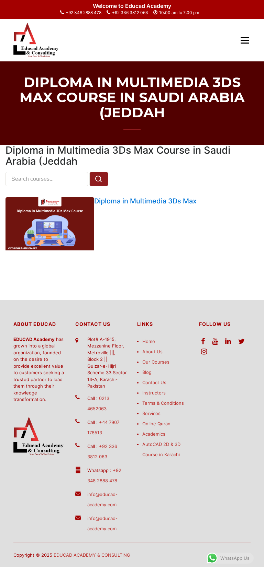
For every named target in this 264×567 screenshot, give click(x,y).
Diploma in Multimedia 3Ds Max (145, 201)
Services (151, 413)
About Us (152, 351)
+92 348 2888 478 (83, 12)
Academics (153, 434)
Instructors (154, 392)
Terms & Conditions (163, 403)
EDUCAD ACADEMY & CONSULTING (92, 555)
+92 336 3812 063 (130, 12)
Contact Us (154, 382)
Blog (147, 372)
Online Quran (156, 423)
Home (148, 341)
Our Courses (155, 362)
